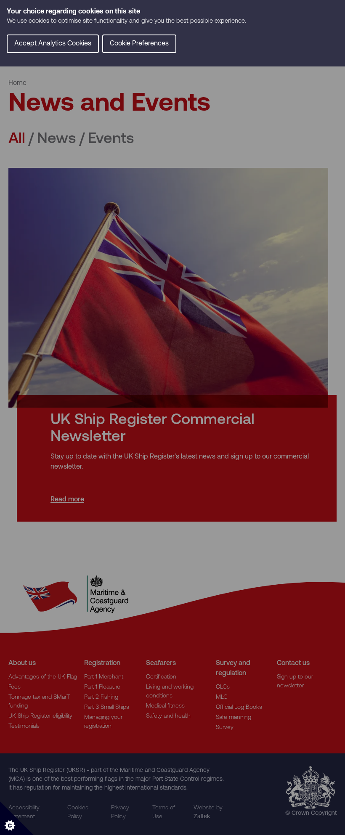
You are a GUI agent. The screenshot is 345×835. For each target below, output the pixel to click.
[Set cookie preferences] (17, 818)
